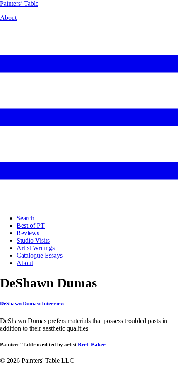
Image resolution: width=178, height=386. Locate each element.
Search (25, 218)
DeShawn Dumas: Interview (32, 303)
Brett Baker (92, 344)
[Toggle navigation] (89, 203)
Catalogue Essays (40, 255)
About (8, 17)
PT (19, 3)
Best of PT (31, 225)
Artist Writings (36, 247)
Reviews (28, 232)
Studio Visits (33, 240)
